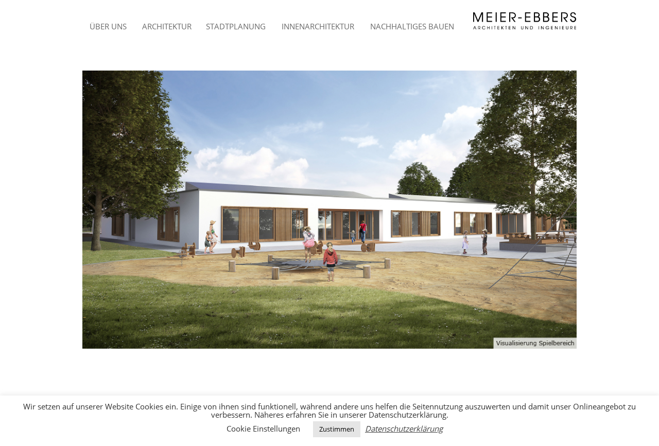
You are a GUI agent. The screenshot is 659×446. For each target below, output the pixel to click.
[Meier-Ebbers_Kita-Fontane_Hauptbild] (329, 210)
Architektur (167, 26)
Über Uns (108, 26)
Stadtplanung (236, 26)
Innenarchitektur (318, 26)
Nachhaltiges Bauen (412, 26)
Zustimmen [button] (336, 429)
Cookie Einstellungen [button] (263, 428)
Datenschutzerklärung (404, 429)
